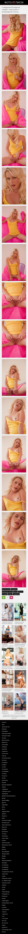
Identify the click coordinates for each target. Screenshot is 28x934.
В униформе (5, 771)
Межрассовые (5, 854)
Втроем (4, 782)
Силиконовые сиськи (7, 903)
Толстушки (5, 918)
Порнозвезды (5, 891)
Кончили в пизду (6, 820)
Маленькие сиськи (7, 591)
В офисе (4, 764)
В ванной (4, 749)
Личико (10, 594)
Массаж (4, 849)
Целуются (4, 927)
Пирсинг (4, 885)
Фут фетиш (5, 923)
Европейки (5, 804)
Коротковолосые (6, 825)
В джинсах (5, 751)
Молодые (4, 862)
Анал (3, 724)
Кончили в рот (6, 822)
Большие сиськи (6, 733)
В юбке (4, 778)
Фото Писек (14, 2)
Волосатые (5, 780)
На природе (5, 867)
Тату (3, 916)
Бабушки (4, 729)
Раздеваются (5, 894)
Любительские (6, 842)
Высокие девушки (7, 784)
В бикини (4, 747)
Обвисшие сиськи (6, 878)
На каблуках (5, 865)
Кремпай (4, 829)
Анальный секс (6, 726)
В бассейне (5, 744)
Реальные (4, 896)
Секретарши (5, 900)
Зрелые (4, 813)
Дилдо (3, 798)
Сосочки (4, 594)
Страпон (4, 911)
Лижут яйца (5, 838)
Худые (3, 925)
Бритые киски (6, 589)
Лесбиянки (5, 836)
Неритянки (5, 874)
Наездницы (5, 869)
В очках (4, 767)
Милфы (4, 856)
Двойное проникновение (8, 796)
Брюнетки (4, 742)
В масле (4, 755)
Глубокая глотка (6, 791)
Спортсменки (5, 909)
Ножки (3, 876)
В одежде (4, 762)
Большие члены (6, 735)
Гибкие (4, 787)
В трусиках (5, 769)
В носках (4, 760)
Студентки (5, 914)
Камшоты (4, 816)
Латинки (4, 833)
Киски (15, 591)
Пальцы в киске (6, 882)
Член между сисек (7, 929)
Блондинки (14, 589)
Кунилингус (5, 831)
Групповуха (5, 793)
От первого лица (6, 880)
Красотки (20, 591)
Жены (3, 807)
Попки (3, 887)
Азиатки (4, 722)
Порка (3, 889)
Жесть (3, 809)
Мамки (3, 847)
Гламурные (16, 594)
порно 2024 (17, 715)
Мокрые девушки (6, 860)
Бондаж (4, 738)
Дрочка (4, 802)
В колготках (5, 753)
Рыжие (4, 898)
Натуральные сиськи (7, 871)
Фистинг (4, 920)
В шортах (4, 776)
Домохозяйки (5, 800)
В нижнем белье (6, 758)
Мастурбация (5, 851)
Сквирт (4, 905)
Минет (3, 858)
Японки (4, 932)
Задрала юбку (5, 811)
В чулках (4, 773)
